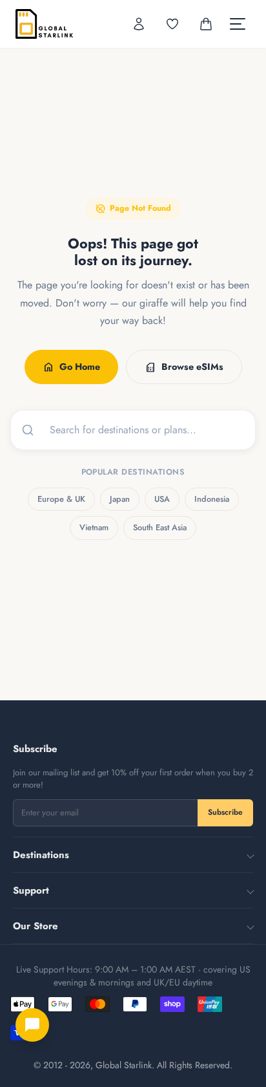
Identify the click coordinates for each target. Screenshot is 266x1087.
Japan (120, 499)
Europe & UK (61, 499)
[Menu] (238, 24)
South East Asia (160, 527)
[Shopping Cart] (206, 24)
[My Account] (139, 24)
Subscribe (225, 812)
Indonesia (211, 499)
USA (162, 499)
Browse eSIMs (184, 367)
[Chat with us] (32, 1025)
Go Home (71, 367)
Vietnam (93, 527)
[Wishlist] (172, 24)
